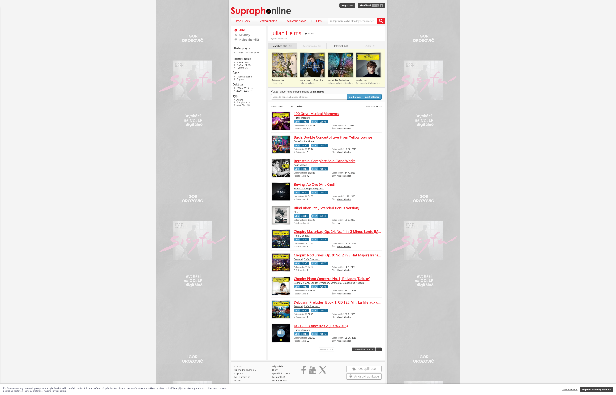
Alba (242, 30)
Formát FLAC (278, 376)
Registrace (347, 5)
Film (319, 21)
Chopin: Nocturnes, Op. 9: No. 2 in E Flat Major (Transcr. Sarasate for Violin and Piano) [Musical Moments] (378, 255)
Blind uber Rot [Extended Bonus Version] (326, 207)
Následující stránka (363, 349)
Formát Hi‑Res (279, 380)
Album (242, 99)
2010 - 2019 (244, 88)
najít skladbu (372, 97)
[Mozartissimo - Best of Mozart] (312, 65)
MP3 (297, 122)
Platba (237, 380)
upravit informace (279, 38)
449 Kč (323, 216)
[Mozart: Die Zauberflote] (340, 65)
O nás (275, 369)
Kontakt (238, 366)
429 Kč (323, 169)
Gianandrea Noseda (353, 282)
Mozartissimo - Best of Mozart (314, 80)
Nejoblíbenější (249, 40)
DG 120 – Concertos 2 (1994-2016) (321, 325)
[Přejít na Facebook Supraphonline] (303, 371)
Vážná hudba (268, 21)
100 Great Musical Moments (316, 113)
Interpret (341, 46)
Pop (338, 223)
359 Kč (304, 216)
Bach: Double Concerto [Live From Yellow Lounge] (333, 137)
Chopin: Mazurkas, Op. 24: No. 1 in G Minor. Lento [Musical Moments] (349, 231)
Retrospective (278, 80)
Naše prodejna (242, 376)
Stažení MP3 (242, 62)
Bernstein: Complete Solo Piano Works (324, 160)
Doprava (238, 373)
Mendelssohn (362, 80)
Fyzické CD (242, 67)
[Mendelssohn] (368, 65)
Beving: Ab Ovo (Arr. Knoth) (315, 184)
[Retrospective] (284, 65)
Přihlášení (365, 5)
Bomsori (298, 259)
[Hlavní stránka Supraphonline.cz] (261, 11)
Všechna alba (282, 46)
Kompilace (243, 102)
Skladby (244, 35)
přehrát (310, 33)
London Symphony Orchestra (326, 282)
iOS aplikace (366, 368)
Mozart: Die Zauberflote (338, 80)
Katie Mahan (300, 165)
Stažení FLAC (243, 65)
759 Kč (304, 122)
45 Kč (323, 145)
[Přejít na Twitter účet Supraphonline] (323, 371)
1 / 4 (326, 349)
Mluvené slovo (296, 21)
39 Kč (304, 192)
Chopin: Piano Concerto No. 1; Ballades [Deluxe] (332, 278)
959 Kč (323, 122)
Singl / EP (243, 105)
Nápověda (277, 366)
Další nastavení (570, 389)
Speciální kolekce (281, 373)
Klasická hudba (344, 128)
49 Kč (323, 192)
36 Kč (304, 145)
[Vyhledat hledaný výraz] (381, 21)
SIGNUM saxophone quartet (309, 188)
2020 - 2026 (244, 90)
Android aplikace (366, 376)
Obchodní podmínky (245, 369)
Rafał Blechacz (302, 235)
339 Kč (304, 169)
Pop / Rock (243, 21)
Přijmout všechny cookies (596, 389)
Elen (296, 212)
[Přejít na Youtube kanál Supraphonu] (312, 371)
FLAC (314, 122)
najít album (355, 97)
